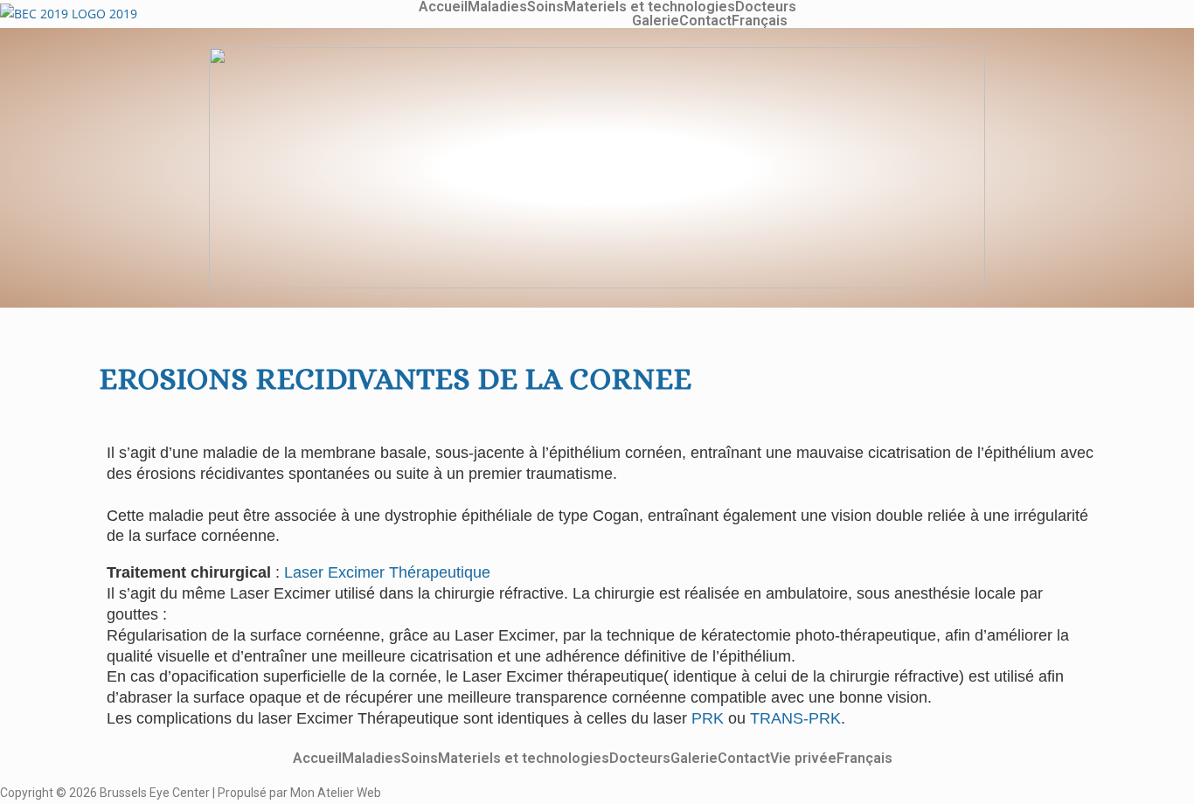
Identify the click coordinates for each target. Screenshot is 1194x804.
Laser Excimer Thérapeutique (387, 572)
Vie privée (803, 759)
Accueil (443, 7)
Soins (545, 7)
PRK (707, 718)
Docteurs (765, 7)
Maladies (497, 7)
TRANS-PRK (795, 718)
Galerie (655, 21)
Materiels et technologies (649, 7)
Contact (705, 21)
